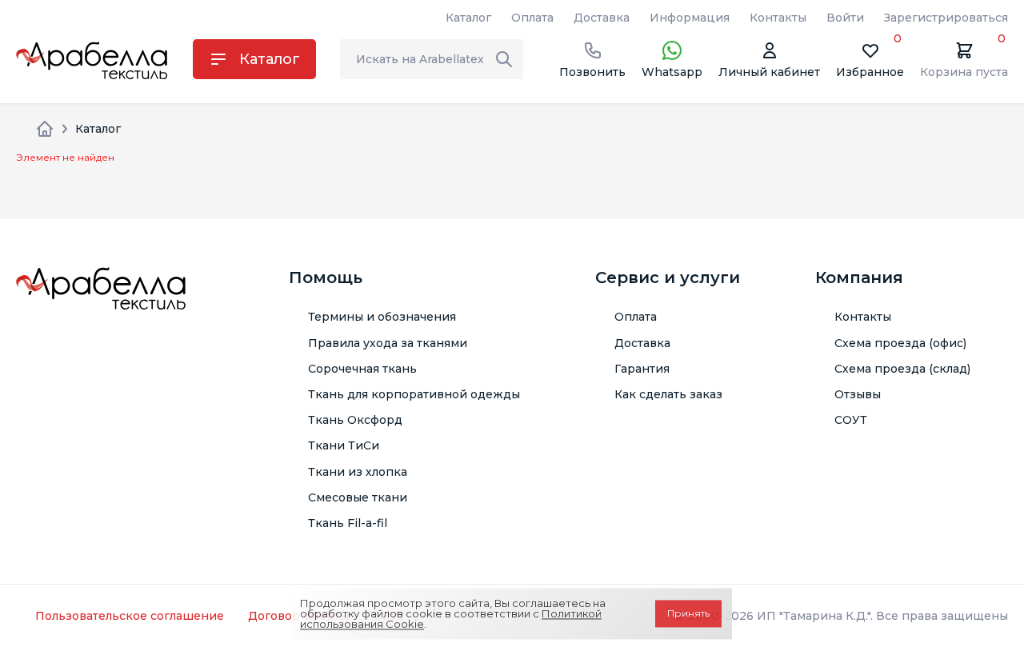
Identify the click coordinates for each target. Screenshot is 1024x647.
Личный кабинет (769, 72)
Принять (688, 614)
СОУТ (850, 420)
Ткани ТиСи (343, 445)
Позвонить (592, 72)
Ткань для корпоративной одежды (414, 394)
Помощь (325, 277)
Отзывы (857, 394)
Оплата (532, 17)
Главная (44, 128)
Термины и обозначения (382, 317)
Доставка (602, 17)
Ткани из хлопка (357, 472)
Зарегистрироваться (946, 17)
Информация (690, 17)
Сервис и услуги (667, 277)
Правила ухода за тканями (387, 343)
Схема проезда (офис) (900, 343)
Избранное (870, 59)
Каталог (468, 17)
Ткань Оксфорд (355, 420)
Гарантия (642, 368)
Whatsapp (672, 72)
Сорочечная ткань (362, 368)
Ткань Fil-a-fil (347, 523)
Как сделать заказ (668, 394)
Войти (845, 17)
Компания (859, 277)
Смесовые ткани (357, 497)
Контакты (778, 17)
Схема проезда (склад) (902, 368)
